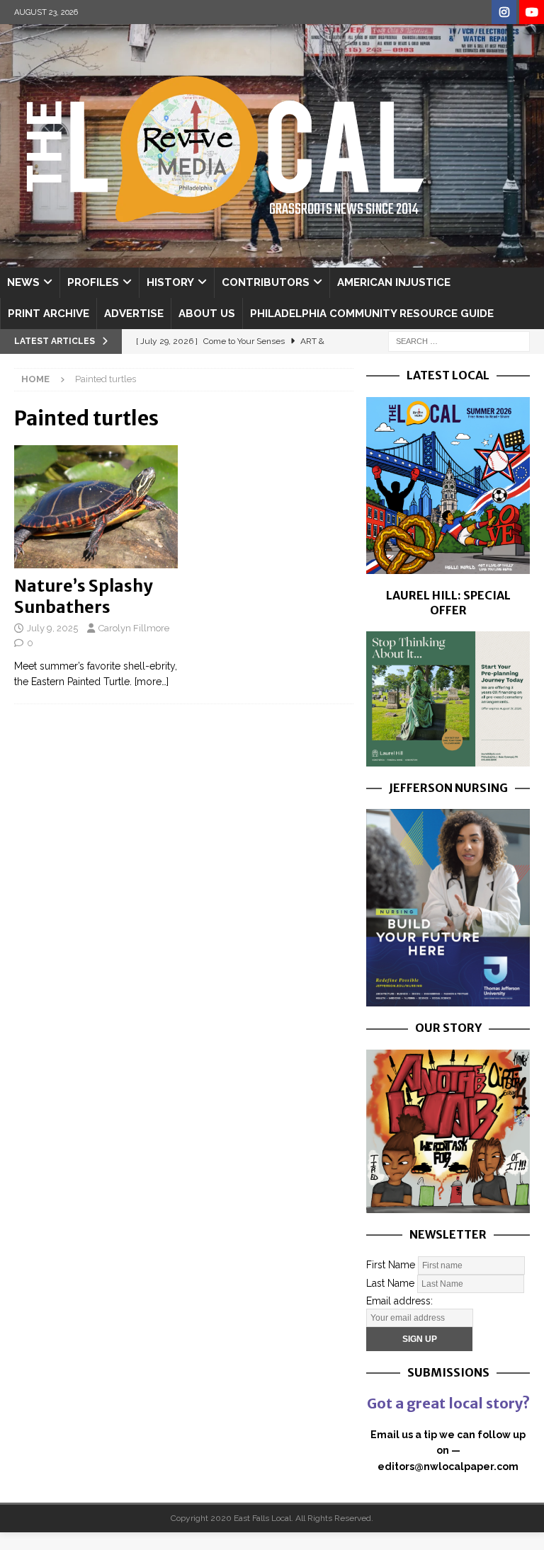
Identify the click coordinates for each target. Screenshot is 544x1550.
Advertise (134, 313)
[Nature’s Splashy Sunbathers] (96, 506)
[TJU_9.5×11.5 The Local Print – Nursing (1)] (447, 998)
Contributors (266, 282)
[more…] (152, 681)
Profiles (93, 282)
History (170, 282)
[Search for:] (459, 340)
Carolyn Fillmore (133, 628)
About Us (206, 313)
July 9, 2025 (52, 628)
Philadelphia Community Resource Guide (372, 313)
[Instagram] (504, 12)
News (23, 282)
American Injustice (393, 282)
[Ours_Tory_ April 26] (447, 1204)
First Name (390, 1264)
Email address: (399, 1301)
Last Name (390, 1282)
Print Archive (48, 313)
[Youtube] (531, 12)
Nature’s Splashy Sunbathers (83, 596)
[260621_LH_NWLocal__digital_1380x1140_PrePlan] (447, 758)
